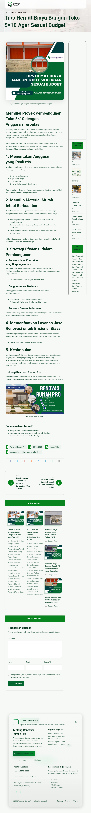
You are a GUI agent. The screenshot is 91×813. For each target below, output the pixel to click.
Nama (11, 662)
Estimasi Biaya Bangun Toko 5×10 (24, 193)
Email (28, 662)
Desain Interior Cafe (55, 734)
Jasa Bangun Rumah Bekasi (34, 280)
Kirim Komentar (16, 683)
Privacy (60, 801)
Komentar (12, 638)
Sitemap (68, 801)
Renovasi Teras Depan (16, 592)
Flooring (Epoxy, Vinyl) (56, 742)
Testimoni (54, 782)
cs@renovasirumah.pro (27, 777)
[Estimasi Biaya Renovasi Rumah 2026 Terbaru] (76, 189)
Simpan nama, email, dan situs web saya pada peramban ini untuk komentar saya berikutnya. (35, 676)
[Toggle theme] (76, 722)
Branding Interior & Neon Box (59, 744)
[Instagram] (16, 792)
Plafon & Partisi (54, 739)
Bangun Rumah (13, 544)
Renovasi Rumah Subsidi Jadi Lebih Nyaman (26, 436)
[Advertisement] (77, 90)
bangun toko (14, 452)
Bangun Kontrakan (17, 541)
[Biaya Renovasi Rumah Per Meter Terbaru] (76, 155)
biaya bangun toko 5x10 (32, 452)
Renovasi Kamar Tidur (16, 568)
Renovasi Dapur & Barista (57, 736)
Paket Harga (55, 785)
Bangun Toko (54, 447)
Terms (75, 801)
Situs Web (47, 662)
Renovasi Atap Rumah (16, 549)
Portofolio (54, 780)
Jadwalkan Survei (56, 788)
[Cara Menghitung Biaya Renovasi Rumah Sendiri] (76, 172)
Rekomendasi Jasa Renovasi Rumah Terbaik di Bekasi (30, 433)
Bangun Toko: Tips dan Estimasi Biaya (24, 431)
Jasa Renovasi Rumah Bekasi (31, 342)
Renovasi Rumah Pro (25, 379)
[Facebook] (21, 792)
